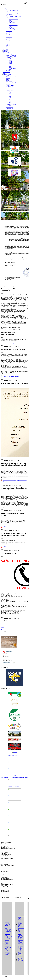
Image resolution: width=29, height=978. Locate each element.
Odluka (4, 526)
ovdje (13, 343)
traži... (2, 4)
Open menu (3, 5)
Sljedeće (2, 627)
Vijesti (9, 178)
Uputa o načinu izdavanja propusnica (11, 376)
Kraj (1, 629)
